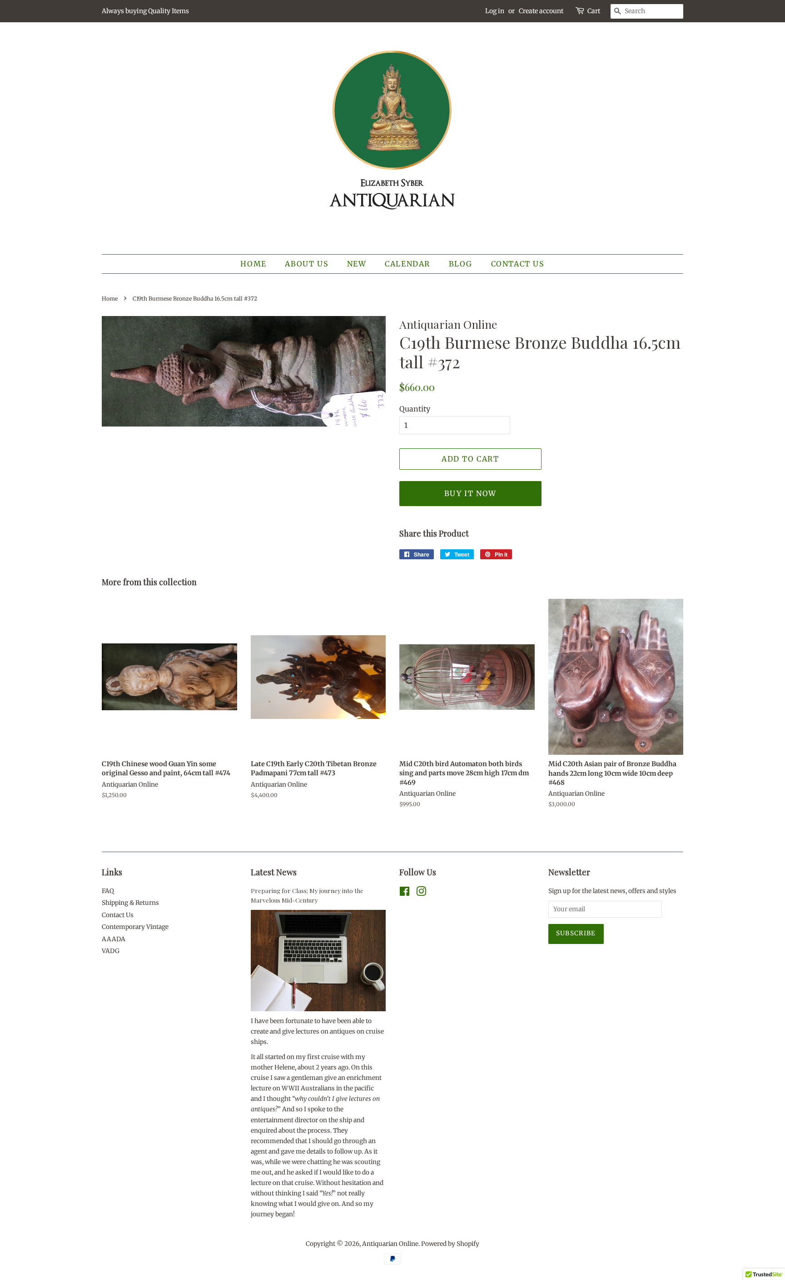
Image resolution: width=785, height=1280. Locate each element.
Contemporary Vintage (135, 927)
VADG (110, 951)
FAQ (108, 891)
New (357, 263)
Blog (460, 263)
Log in (494, 11)
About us (306, 263)
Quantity (414, 408)
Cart (593, 11)
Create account (541, 11)
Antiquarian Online (390, 1244)
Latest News (274, 872)
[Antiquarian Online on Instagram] (421, 893)
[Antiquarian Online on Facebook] (404, 893)
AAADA (113, 939)
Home (253, 263)
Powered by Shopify (450, 1244)
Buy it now (470, 493)
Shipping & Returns (130, 903)
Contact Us (518, 263)
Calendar (407, 263)
